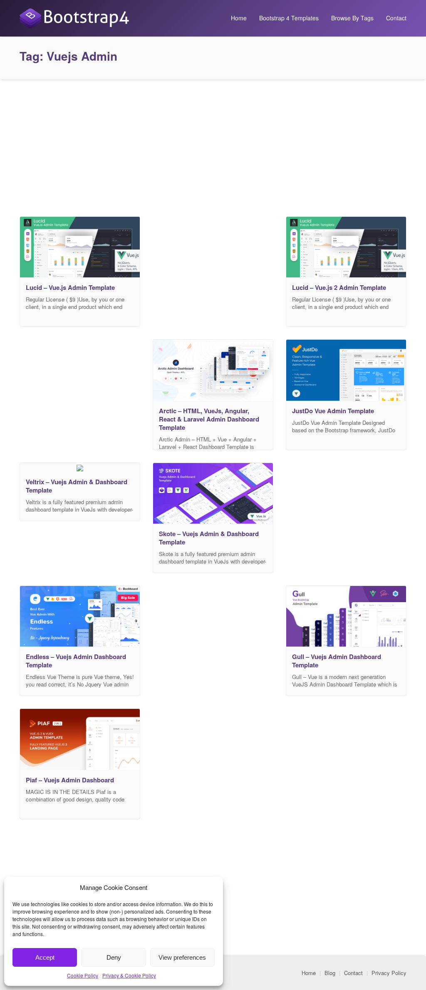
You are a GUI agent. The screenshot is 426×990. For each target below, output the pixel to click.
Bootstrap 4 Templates (289, 18)
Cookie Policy (82, 975)
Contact (396, 18)
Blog (329, 973)
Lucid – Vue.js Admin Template (70, 287)
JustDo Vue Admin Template (333, 410)
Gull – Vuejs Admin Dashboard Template (336, 660)
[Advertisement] (213, 146)
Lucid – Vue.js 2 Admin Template (339, 287)
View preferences (182, 957)
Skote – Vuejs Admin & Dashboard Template (209, 537)
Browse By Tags (352, 18)
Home (239, 18)
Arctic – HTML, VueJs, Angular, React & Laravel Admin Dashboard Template (209, 419)
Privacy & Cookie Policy (129, 975)
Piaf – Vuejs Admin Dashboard (70, 779)
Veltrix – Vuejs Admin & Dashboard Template (76, 486)
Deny (113, 957)
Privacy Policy (389, 973)
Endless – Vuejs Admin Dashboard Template (76, 660)
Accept (44, 957)
